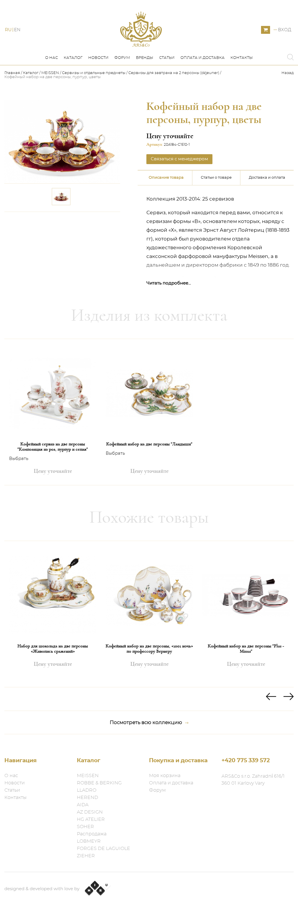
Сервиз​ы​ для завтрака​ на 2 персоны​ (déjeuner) (173, 73)
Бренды (144, 58)
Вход (284, 30)
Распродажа (92, 834)
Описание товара (166, 178)
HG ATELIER (91, 819)
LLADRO (86, 790)
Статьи (167, 58)
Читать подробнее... (168, 283)
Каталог (73, 58)
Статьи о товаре (216, 178)
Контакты (241, 58)
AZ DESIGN (90, 812)
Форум (122, 58)
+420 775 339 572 (245, 760)
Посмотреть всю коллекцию (146, 722)
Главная (12, 73)
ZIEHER (86, 855)
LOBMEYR (89, 841)
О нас (51, 58)
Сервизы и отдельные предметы (94, 73)
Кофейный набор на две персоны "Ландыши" (149, 444)
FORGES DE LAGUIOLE (103, 848)
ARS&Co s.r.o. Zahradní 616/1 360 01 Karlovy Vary (253, 780)
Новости (98, 58)
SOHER (85, 826)
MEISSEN (50, 73)
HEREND (87, 797)
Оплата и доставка (202, 58)
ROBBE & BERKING (99, 783)
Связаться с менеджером (81, 224)
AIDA (82, 804)
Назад (287, 73)
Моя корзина (164, 775)
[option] (52, 412)
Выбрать (18, 458)
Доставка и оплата (267, 178)
